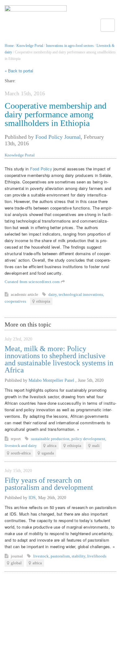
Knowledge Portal (29, 45)
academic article (25, 294)
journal (17, 556)
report (16, 438)
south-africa (21, 453)
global (16, 563)
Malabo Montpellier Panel (52, 380)
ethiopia (43, 301)
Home (9, 45)
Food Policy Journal (58, 137)
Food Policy (41, 169)
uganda (48, 453)
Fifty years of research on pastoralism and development (49, 483)
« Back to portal (19, 71)
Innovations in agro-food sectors (70, 45)
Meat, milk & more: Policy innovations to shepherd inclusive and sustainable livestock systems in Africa (59, 359)
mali (96, 445)
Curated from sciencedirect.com (33, 281)
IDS (32, 497)
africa (51, 445)
